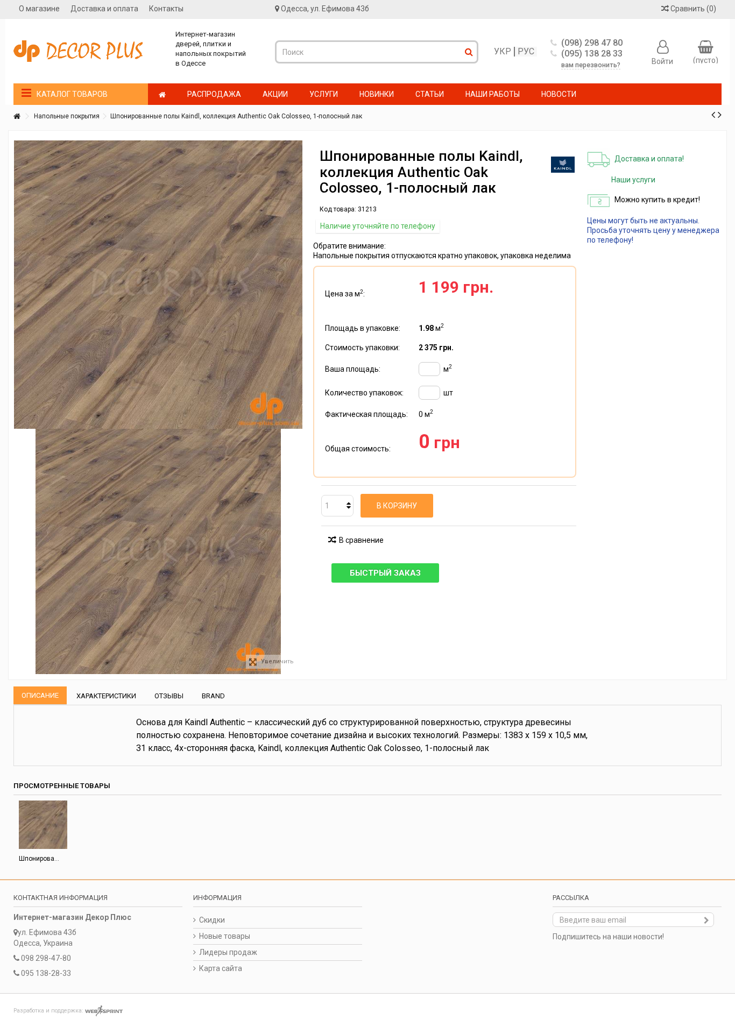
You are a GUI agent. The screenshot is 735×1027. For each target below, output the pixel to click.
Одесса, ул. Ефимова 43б (325, 8)
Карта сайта (220, 968)
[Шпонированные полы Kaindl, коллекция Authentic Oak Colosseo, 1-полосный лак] (158, 551)
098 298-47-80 (46, 958)
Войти (662, 61)
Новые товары (224, 936)
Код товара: (338, 209)
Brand (213, 696)
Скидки (212, 920)
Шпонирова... (39, 858)
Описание (40, 695)
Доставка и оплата (104, 8)
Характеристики (106, 696)
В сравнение (361, 540)
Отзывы (168, 696)
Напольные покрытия (67, 116)
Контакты (166, 8)
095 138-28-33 (46, 973)
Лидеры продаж (228, 952)
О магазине (39, 8)
